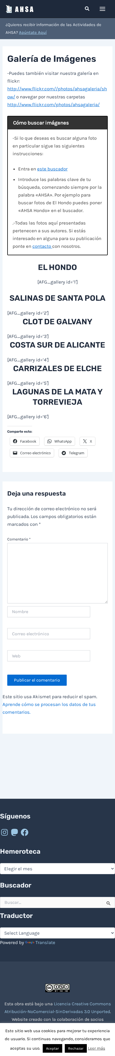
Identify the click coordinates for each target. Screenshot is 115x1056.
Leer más (96, 1048)
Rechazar (75, 1048)
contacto (42, 246)
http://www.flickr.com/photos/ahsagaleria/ (53, 104)
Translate (45, 942)
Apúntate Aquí (33, 32)
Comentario (19, 539)
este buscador (52, 169)
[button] (87, 8)
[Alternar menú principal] (103, 9)
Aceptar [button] (52, 1048)
